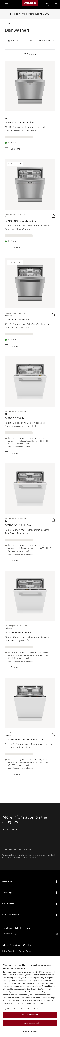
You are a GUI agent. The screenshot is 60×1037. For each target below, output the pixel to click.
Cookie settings (30, 1031)
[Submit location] (56, 934)
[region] (30, 996)
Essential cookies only (30, 1023)
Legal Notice (8, 1009)
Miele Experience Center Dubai (16, 951)
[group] (30, 106)
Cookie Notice (33, 1009)
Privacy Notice (20, 1009)
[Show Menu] (6, 4)
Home (9, 23)
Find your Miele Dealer (17, 928)
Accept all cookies (30, 1015)
